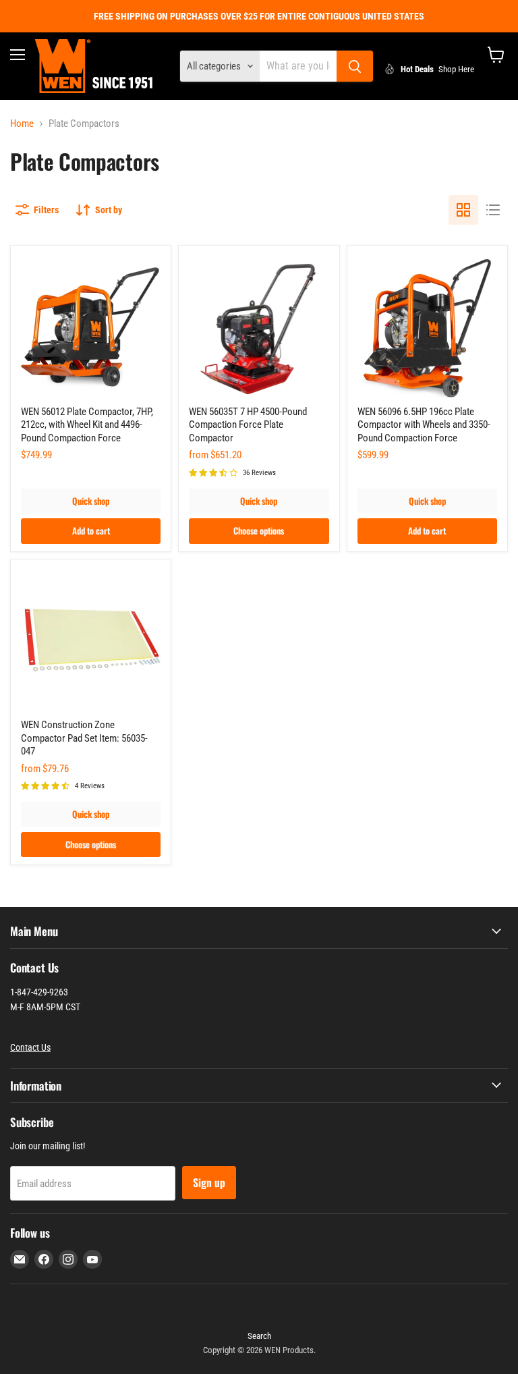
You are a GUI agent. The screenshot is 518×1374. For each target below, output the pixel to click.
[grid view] (463, 210)
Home (22, 124)
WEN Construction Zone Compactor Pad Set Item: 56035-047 (84, 738)
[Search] (355, 66)
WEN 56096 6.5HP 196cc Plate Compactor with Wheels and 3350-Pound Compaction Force (423, 425)
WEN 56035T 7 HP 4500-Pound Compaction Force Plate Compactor (248, 425)
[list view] (493, 210)
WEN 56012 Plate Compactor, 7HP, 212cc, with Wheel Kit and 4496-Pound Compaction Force (87, 425)
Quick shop (90, 500)
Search (259, 1336)
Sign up (209, 1182)
